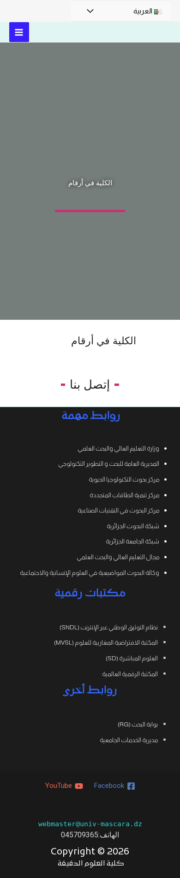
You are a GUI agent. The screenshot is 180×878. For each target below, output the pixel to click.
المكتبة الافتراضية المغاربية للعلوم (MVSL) (106, 642)
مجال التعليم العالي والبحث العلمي (118, 557)
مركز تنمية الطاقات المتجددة (124, 495)
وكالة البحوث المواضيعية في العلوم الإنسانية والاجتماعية (89, 572)
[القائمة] (90, 11)
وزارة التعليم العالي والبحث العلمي (118, 448)
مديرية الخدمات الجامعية (129, 740)
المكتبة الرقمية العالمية (130, 674)
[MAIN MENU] (19, 32)
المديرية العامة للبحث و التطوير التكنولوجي (108, 463)
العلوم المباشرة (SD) (132, 658)
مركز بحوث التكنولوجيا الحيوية (124, 479)
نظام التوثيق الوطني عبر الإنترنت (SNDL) (109, 627)
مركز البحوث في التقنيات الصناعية (118, 510)
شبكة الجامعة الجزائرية (132, 541)
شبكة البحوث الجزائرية (133, 526)
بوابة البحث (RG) (138, 724)
